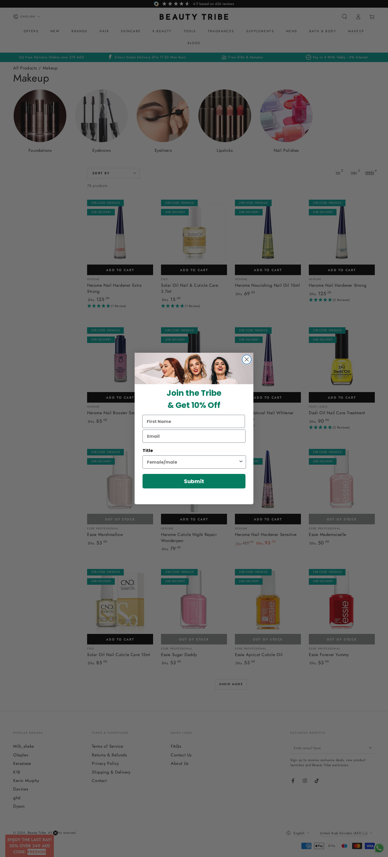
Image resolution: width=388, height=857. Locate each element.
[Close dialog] (246, 359)
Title (148, 451)
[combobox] (192, 462)
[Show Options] (241, 462)
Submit (194, 481)
